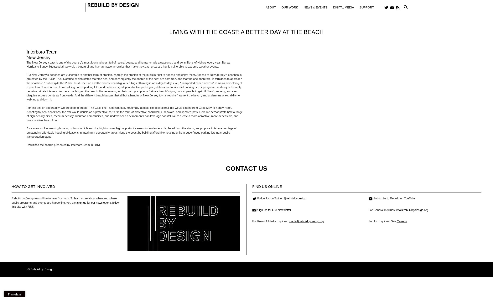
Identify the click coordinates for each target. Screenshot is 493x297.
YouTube (409, 198)
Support (367, 7)
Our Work (290, 7)
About (271, 7)
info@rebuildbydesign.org (412, 210)
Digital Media (343, 7)
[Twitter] (386, 8)
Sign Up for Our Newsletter (274, 210)
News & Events (315, 7)
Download (33, 144)
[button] (406, 7)
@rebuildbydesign (294, 198)
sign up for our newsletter (93, 202)
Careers (402, 221)
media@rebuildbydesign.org (306, 221)
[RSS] (398, 8)
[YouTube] (392, 8)
